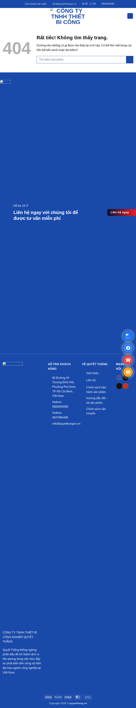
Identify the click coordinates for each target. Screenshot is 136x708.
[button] (5, 16)
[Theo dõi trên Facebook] (119, 378)
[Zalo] (128, 336)
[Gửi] (129, 59)
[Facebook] (128, 348)
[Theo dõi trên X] (119, 386)
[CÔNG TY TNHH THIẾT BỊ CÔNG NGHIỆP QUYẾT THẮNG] (68, 16)
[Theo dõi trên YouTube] (126, 386)
